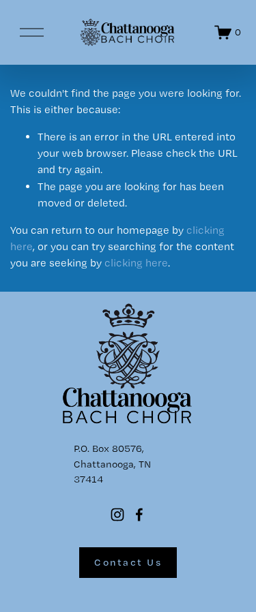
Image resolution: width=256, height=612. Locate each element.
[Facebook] (139, 514)
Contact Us (128, 562)
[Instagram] (117, 514)
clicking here (136, 262)
